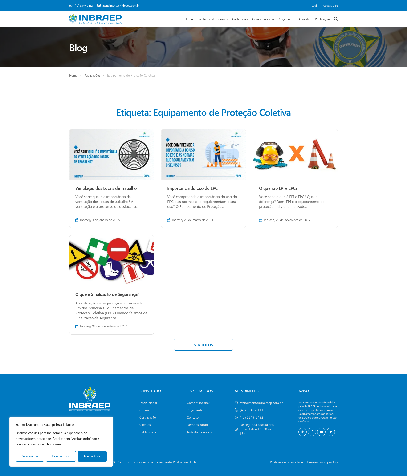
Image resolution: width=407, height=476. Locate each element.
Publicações (322, 19)
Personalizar (29, 456)
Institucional (205, 19)
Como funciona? (263, 19)
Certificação (240, 19)
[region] (61, 442)
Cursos (223, 19)
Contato (304, 19)
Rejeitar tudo (61, 456)
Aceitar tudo (92, 456)
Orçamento (286, 19)
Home (188, 19)
